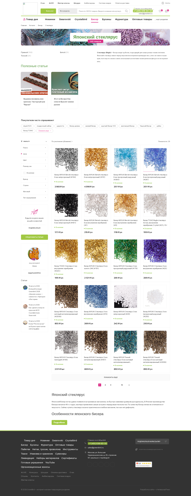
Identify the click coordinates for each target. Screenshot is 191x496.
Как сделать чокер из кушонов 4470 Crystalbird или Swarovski (36, 311)
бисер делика (75, 126)
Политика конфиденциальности (151, 449)
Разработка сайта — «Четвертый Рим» (155, 489)
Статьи (24, 280)
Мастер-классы (27, 480)
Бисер (24, 445)
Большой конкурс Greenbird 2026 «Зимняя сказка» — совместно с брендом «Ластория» (37, 294)
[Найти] (126, 11)
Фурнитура (47, 445)
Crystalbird (71, 440)
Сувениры (60, 453)
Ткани (24, 453)
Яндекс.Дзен (112, 464)
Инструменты (70, 449)
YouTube (50, 462)
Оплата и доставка (59, 472)
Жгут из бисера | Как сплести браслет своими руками (64, 102)
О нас (72, 472)
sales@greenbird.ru (145, 13)
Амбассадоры (48, 476)
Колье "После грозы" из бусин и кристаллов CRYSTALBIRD (37, 326)
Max (95, 464)
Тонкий (26, 56)
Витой (64, 52)
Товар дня (29, 440)
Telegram (101, 464)
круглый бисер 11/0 (108, 126)
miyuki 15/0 (27, 126)
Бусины (34, 445)
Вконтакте (89, 464)
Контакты (35, 476)
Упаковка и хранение (41, 453)
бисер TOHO (28, 130)
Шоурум (44, 472)
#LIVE (23, 472)
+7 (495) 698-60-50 (143, 11)
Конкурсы (33, 472)
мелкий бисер (90, 126)
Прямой (26, 52)
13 (122, 385)
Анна (34, 266)
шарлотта (60, 126)
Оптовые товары (64, 445)
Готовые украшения (32, 462)
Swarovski (57, 440)
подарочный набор (44, 126)
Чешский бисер (145, 126)
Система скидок (64, 476)
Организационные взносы (35, 467)
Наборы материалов (47, 458)
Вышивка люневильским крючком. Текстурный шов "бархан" (34, 102)
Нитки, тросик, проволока (46, 449)
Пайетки (25, 449)
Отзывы (24, 476)
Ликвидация (27, 458)
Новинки (45, 440)
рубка (159, 126)
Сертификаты (69, 458)
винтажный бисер (127, 126)
